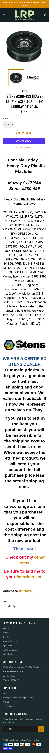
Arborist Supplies (10, 641)
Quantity (6, 118)
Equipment (7, 645)
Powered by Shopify (34, 740)
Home (5, 632)
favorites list (28, 577)
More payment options (23, 147)
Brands (6, 637)
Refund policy (8, 654)
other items (25, 590)
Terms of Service (10, 650)
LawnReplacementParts (17, 740)
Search (6, 628)
